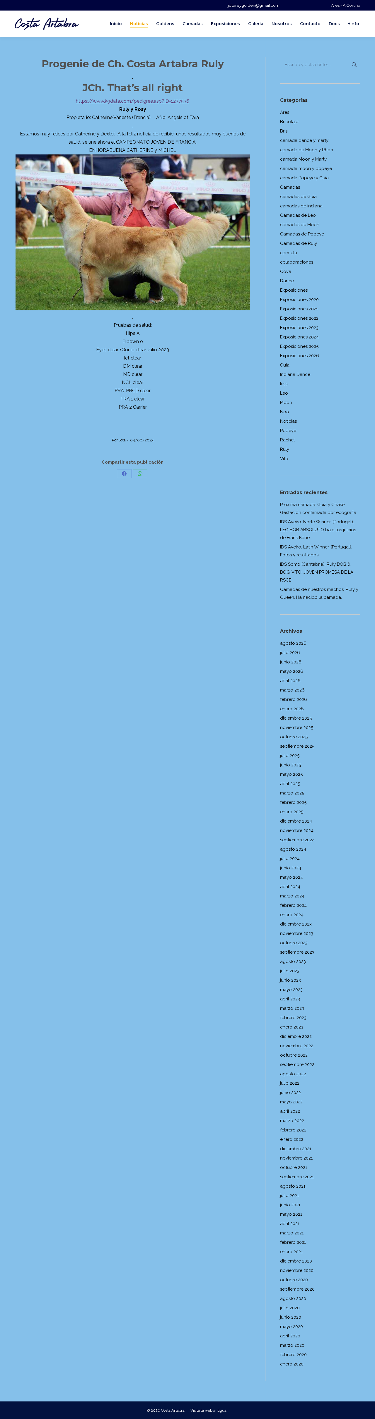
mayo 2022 (291, 1102)
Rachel (287, 440)
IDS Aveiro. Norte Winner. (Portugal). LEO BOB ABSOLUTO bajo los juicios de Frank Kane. (318, 529)
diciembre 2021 (295, 1148)
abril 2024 (290, 886)
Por (119, 440)
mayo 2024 (291, 877)
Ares (284, 112)
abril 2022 (290, 1111)
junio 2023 (290, 980)
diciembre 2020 (296, 1261)
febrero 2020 (293, 1354)
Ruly (284, 449)
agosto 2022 (293, 1073)
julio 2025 (289, 755)
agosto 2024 (293, 849)
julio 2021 (289, 1195)
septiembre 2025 (297, 746)
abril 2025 (290, 783)
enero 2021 (291, 1251)
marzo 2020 (292, 1345)
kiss (283, 383)
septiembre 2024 (297, 839)
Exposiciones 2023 (299, 327)
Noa (284, 411)
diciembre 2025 (296, 718)
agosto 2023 (293, 961)
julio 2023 (289, 970)
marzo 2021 (292, 1233)
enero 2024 (292, 914)
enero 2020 (292, 1364)
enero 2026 (292, 708)
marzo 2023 (292, 1008)
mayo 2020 (291, 1326)
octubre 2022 (294, 1055)
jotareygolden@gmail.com (253, 5)
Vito (284, 458)
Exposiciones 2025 (299, 346)
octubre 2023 (294, 942)
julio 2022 (289, 1083)
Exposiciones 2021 (299, 309)
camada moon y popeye (306, 168)
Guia (284, 365)
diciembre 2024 (296, 821)
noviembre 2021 (296, 1158)
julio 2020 (290, 1307)
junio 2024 (290, 868)
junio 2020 (290, 1317)
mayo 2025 (291, 774)
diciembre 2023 (296, 924)
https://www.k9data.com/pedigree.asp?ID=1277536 (132, 101)
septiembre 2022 (297, 1064)
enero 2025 (291, 811)
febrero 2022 (293, 1130)
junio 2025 (290, 765)
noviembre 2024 (296, 830)
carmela (288, 252)
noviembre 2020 (296, 1270)
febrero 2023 (293, 1017)
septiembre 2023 (297, 952)
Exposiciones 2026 (299, 355)
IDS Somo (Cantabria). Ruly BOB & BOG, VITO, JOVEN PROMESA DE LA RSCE (316, 572)
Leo (284, 393)
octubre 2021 (293, 1167)
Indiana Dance (295, 374)
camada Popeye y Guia (304, 177)
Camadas (290, 187)
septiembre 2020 (297, 1289)
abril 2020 (290, 1336)
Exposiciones (294, 290)
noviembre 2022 (296, 1045)
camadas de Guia (298, 196)
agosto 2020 (293, 1298)
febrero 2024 (293, 905)
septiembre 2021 (297, 1176)
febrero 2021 (293, 1242)
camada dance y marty (304, 140)
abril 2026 (290, 680)
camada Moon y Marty (303, 159)
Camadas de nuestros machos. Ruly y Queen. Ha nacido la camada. (319, 593)
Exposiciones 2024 (299, 337)
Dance (287, 280)
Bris (283, 131)
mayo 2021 (291, 1214)
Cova (285, 271)
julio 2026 (290, 652)
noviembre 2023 (296, 933)
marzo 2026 (292, 690)
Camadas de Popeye (302, 234)
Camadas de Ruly (298, 243)
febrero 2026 (293, 699)
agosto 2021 (292, 1186)
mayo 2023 (291, 989)
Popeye (288, 430)
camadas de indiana (301, 206)
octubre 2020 (294, 1279)
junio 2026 (290, 662)
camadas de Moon (299, 224)
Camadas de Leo (298, 215)
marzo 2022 (292, 1120)
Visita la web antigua (208, 1410)
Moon (286, 402)
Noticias (288, 421)
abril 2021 (289, 1223)
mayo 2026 (291, 671)
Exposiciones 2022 (299, 318)
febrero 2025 (293, 802)
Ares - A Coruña (345, 5)
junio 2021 (290, 1205)
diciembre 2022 (296, 1036)
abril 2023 (290, 999)
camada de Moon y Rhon (306, 149)
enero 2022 (291, 1139)
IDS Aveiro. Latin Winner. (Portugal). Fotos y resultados (316, 551)
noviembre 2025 (296, 727)
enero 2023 (291, 1027)
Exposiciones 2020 (299, 299)
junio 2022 (290, 1092)
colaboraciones (296, 262)
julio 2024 (290, 858)
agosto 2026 (293, 643)
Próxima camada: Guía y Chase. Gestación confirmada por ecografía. (318, 508)
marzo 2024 (292, 896)
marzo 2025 (292, 793)
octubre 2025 (294, 736)
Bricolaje (289, 121)
